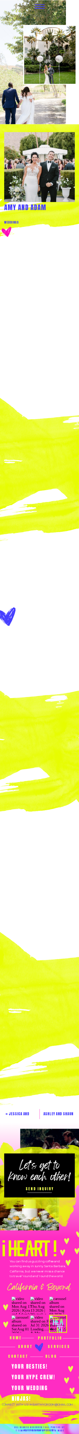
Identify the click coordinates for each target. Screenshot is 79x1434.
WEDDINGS (11, 222)
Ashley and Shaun (58, 1114)
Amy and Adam (25, 207)
